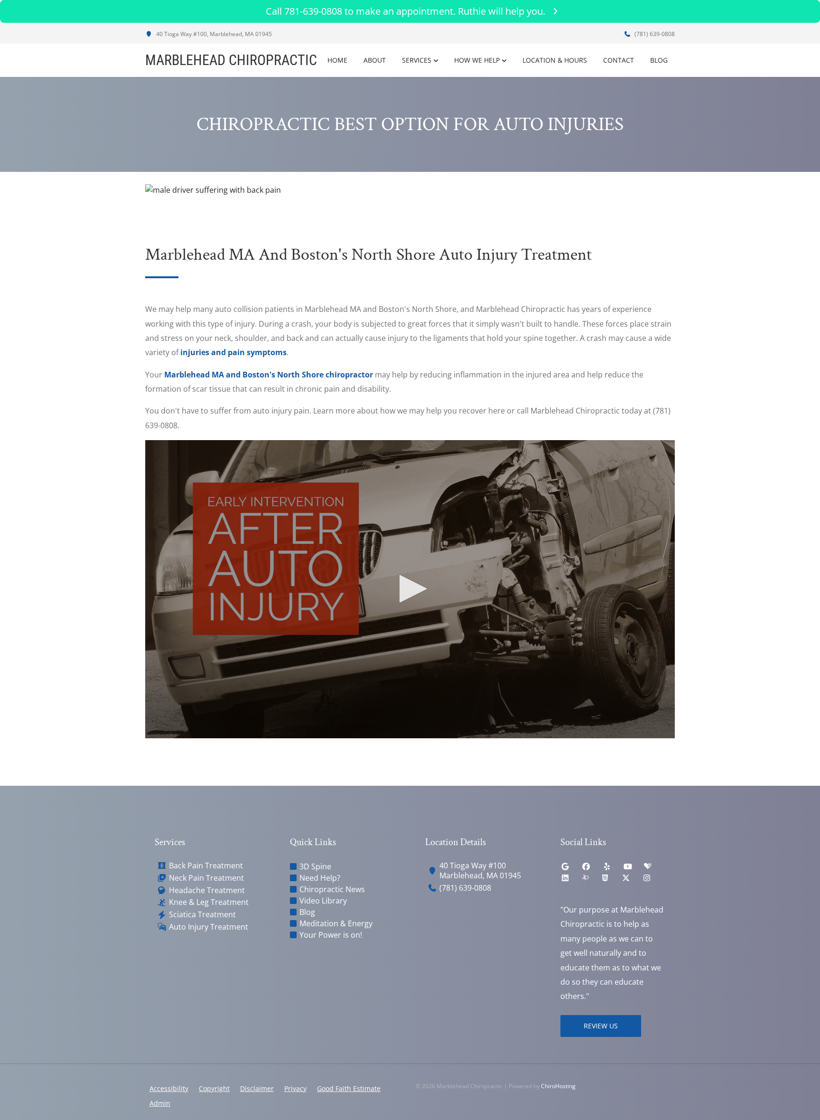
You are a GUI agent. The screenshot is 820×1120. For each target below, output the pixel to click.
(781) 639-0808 (654, 34)
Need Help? (319, 878)
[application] (410, 589)
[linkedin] (565, 878)
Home (337, 60)
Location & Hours (554, 60)
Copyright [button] (214, 1088)
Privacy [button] (295, 1088)
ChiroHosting (558, 1086)
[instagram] (647, 878)
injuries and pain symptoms (233, 352)
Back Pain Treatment (206, 866)
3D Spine (315, 866)
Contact (618, 60)
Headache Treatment (207, 890)
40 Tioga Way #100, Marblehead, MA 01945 (213, 34)
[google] (565, 866)
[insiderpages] (585, 878)
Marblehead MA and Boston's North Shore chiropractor (268, 374)
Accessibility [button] (168, 1088)
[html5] (605, 878)
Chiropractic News (332, 889)
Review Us (601, 1025)
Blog (659, 60)
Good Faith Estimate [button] (349, 1088)
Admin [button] (159, 1103)
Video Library (323, 900)
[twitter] (626, 878)
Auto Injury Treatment (208, 927)
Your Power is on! (330, 935)
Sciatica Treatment (202, 915)
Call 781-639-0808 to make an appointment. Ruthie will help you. (405, 11)
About (374, 60)
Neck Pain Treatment (206, 878)
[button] (410, 589)
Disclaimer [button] (257, 1088)
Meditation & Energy (336, 923)
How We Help (477, 60)
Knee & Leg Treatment (209, 902)
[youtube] (628, 866)
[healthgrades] (648, 866)
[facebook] (586, 866)
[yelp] (607, 866)
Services (416, 60)
